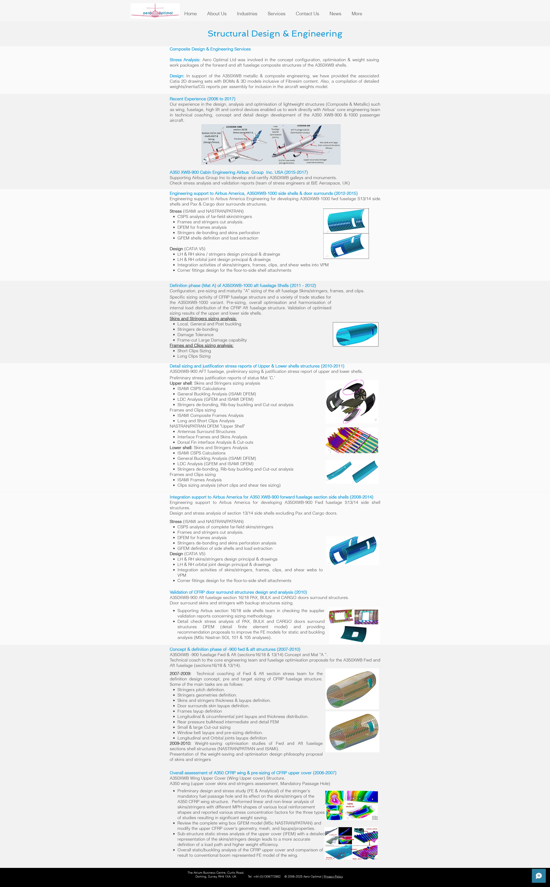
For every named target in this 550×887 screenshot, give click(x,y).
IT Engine (411, 882)
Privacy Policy (333, 876)
